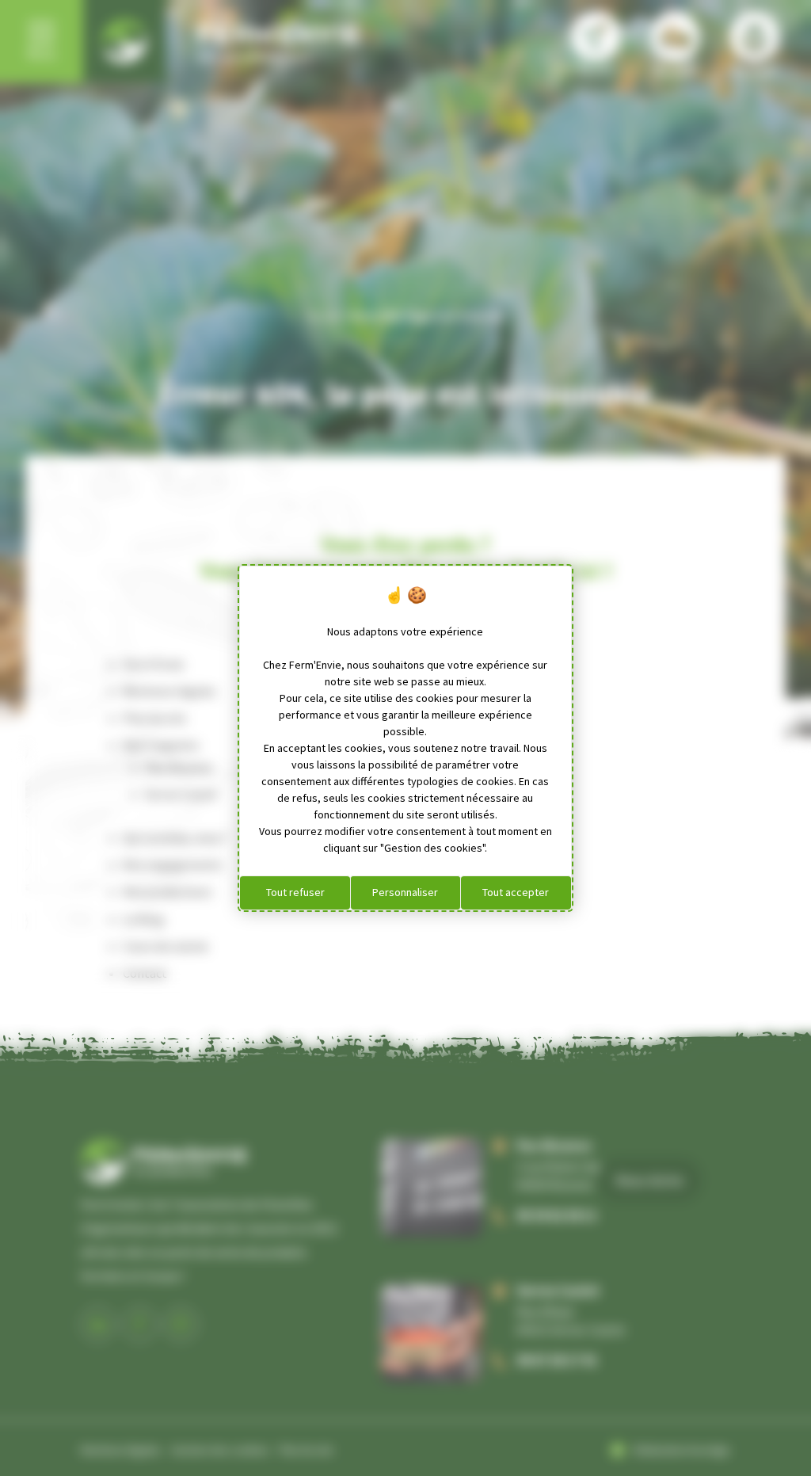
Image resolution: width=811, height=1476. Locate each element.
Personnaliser (405, 892)
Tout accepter (515, 892)
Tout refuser (295, 892)
